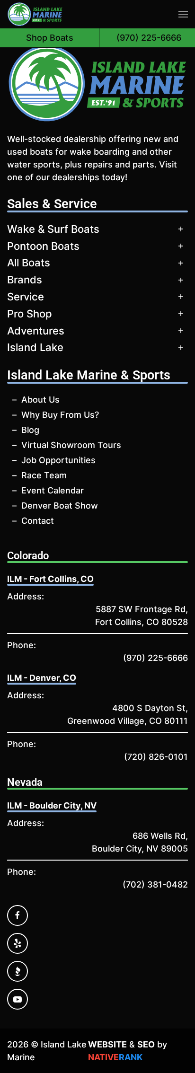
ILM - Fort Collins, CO (50, 579)
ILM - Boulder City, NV (52, 805)
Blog (30, 430)
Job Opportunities (58, 460)
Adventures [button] (35, 331)
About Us (40, 400)
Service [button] (25, 296)
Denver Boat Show (59, 505)
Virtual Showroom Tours (71, 445)
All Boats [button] (28, 262)
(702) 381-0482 (155, 884)
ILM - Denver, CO (41, 678)
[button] (183, 14)
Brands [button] (24, 279)
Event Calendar (52, 490)
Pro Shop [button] (29, 314)
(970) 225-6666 (155, 658)
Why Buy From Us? (60, 415)
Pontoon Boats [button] (43, 246)
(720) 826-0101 (156, 757)
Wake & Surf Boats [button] (53, 229)
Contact (37, 521)
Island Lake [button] (35, 347)
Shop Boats (49, 38)
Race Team (44, 475)
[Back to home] (35, 14)
